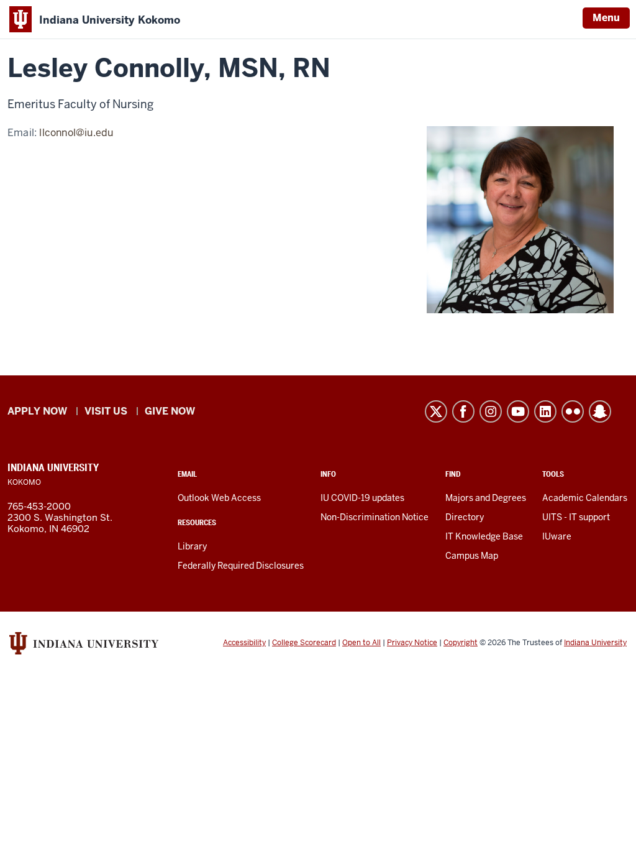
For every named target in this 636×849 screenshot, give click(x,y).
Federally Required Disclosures (241, 565)
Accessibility (244, 643)
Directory (464, 517)
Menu (606, 17)
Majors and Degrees (485, 497)
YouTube (518, 411)
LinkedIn (545, 411)
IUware (556, 536)
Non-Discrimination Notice (374, 517)
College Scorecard (304, 643)
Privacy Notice (412, 643)
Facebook (463, 411)
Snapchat (600, 411)
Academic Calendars (584, 497)
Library (192, 546)
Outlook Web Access (219, 497)
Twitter (436, 411)
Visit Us (105, 411)
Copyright (460, 643)
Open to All (361, 643)
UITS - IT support (576, 517)
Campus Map (471, 555)
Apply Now (37, 411)
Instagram (490, 411)
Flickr (572, 411)
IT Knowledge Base (484, 536)
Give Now (170, 411)
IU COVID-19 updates (362, 497)
